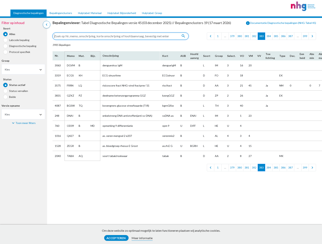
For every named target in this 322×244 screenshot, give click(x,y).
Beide (12, 96)
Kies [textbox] (7, 69)
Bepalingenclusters (61, 13)
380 (239, 36)
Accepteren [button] (116, 238)
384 (268, 36)
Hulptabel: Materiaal (90, 13)
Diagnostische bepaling (22, 46)
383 (261, 36)
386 (283, 36)
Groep (5, 60)
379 (232, 36)
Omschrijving (110, 55)
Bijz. (93, 55)
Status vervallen (18, 90)
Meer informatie (142, 238)
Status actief (17, 84)
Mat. (81, 55)
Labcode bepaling (19, 40)
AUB (183, 55)
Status (7, 79)
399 (305, 36)
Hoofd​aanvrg (194, 55)
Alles (12, 34)
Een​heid (302, 55)
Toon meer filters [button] (25, 123)
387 (290, 36)
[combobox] (23, 69)
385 (276, 36)
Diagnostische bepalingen (28, 13)
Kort (165, 55)
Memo (70, 55)
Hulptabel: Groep (152, 13)
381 (247, 36)
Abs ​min (312, 55)
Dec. (292, 55)
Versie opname (10, 105)
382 (254, 36)
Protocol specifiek (19, 51)
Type (282, 55)
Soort (6, 28)
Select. (231, 55)
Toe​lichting (270, 55)
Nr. (56, 55)
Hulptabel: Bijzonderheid (122, 13)
